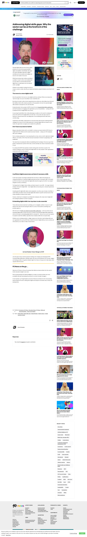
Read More (8, 535)
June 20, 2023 (19, 35)
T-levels (67, 487)
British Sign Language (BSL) (63, 437)
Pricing (39, 517)
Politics (59, 476)
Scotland (59, 479)
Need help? (53, 523)
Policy (69, 474)
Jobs (51, 6)
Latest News (23, 6)
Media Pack (40, 518)
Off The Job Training (62, 474)
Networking (65, 511)
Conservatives (66, 440)
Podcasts (52, 507)
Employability (28, 510)
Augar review (60, 434)
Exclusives (29, 6)
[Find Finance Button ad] (65, 41)
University (60, 492)
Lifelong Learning (61, 462)
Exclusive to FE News (23, 310)
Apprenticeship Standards (63, 429)
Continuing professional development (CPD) (63, 443)
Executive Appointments (30, 520)
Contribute (34, 6)
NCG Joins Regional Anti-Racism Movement (30, 2)
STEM (69, 482)
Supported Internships (62, 484)
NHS (67, 471)
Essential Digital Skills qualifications (45, 107)
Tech (59, 490)
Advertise (47, 6)
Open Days (65, 512)
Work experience (61, 495)
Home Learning (65, 454)
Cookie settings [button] (73, 533)
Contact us (15, 520)
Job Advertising (41, 521)
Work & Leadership (29, 511)
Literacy (68, 462)
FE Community (15, 521)
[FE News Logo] (5, 2)
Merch (57, 6)
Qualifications (65, 476)
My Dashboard (53, 518)
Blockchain (67, 434)
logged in (23, 342)
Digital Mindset (34, 313)
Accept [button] (82, 533)
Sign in (75, 2)
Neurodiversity (61, 471)
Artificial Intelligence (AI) (63, 432)
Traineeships (64, 490)
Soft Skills (60, 482)
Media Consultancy (42, 522)
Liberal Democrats (66, 459)
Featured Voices (41, 509)
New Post (52, 517)
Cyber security (68, 446)
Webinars (65, 516)
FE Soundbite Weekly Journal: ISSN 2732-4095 (43, 511)
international (60, 457)
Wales (65, 492)
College (59, 440)
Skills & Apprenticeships (30, 512)
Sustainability (60, 487)
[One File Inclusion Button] (44, 165)
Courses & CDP (66, 510)
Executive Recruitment (29, 521)
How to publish (54, 515)
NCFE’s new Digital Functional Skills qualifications (31, 210)
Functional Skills (61, 451)
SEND (64, 479)
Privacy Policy (15, 525)
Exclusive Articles (41, 507)
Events (54, 6)
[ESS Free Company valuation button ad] (65, 52)
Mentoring (60, 469)
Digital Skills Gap (27, 313)
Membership (53, 522)
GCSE (59, 454)
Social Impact (28, 513)
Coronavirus (60, 446)
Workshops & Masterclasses (66, 518)
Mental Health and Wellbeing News (64, 465)
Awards (64, 507)
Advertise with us (16, 524)
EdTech (26, 509)
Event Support (41, 523)
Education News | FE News (34, 310)
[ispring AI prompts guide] (22, 165)
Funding (67, 451)
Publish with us (16, 523)
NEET (65, 469)
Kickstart (66, 457)
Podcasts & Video (40, 6)
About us (14, 519)
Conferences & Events (67, 509)
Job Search (27, 522)
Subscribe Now (63, 6)
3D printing (60, 426)
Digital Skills (20, 313)
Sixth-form (70, 479)
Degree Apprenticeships (63, 449)
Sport (64, 482)
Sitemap (14, 526)
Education (27, 507)
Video (52, 509)
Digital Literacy (41, 313)
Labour (59, 459)
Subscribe (81, 2)
